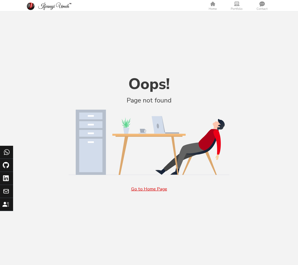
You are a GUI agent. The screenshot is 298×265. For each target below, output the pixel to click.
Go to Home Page (149, 189)
